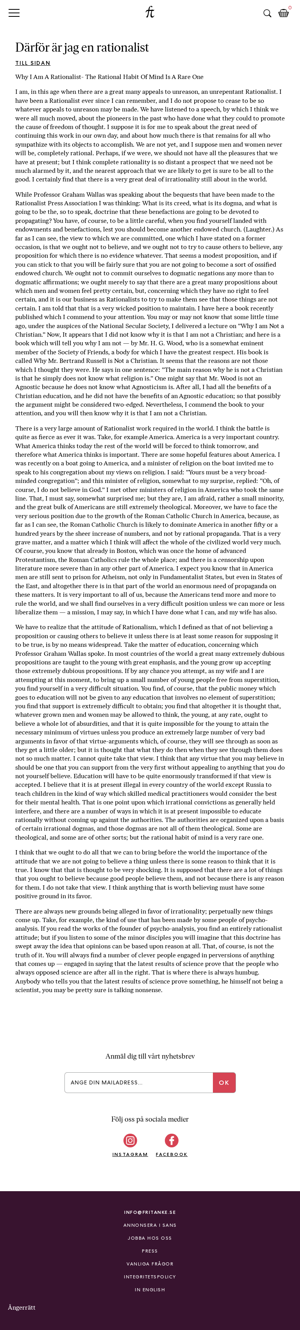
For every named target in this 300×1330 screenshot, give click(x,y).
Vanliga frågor (150, 1264)
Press (150, 1251)
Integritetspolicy (150, 1277)
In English (150, 1290)
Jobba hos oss (150, 1238)
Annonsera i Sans (150, 1225)
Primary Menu (14, 12)
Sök (267, 13)
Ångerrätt (22, 1307)
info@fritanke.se (150, 1212)
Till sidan (33, 62)
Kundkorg (283, 13)
